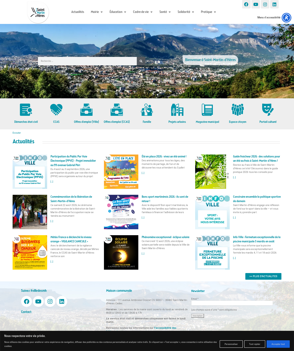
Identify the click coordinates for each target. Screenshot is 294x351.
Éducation (116, 12)
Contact (26, 312)
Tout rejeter (254, 344)
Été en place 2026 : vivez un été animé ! (164, 157)
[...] (52, 182)
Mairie (95, 12)
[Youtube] (255, 4)
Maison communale (119, 291)
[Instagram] (265, 4)
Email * (195, 298)
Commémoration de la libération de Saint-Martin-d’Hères (71, 199)
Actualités (77, 12)
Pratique (206, 12)
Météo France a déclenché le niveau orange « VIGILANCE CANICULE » (71, 239)
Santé (163, 12)
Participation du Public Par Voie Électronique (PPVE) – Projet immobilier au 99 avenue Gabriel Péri (73, 161)
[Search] (141, 61)
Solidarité (184, 12)
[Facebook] (246, 4)
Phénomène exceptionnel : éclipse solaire (165, 237)
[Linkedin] (274, 4)
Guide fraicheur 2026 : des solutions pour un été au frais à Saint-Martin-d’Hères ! (256, 159)
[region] (147, 341)
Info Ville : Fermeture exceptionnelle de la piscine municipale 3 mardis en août (257, 239)
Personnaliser (231, 344)
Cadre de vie (141, 12)
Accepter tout (278, 344)
